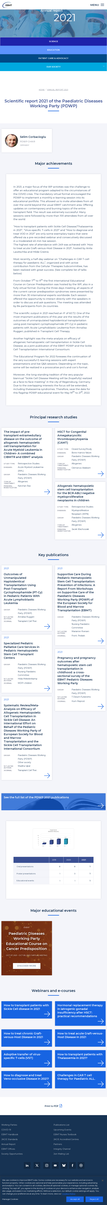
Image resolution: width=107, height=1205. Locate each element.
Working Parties (9, 1125)
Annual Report (8, 1144)
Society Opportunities (12, 1154)
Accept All (75, 1199)
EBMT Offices (8, 1149)
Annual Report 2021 (57, 90)
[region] (53, 1190)
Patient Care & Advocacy (53, 58)
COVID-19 (6, 1130)
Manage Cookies (10, 1199)
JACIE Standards (9, 1139)
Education (53, 50)
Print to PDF (52, 1106)
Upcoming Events (62, 1130)
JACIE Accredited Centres (66, 1139)
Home (42, 90)
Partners (58, 1144)
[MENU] (102, 5)
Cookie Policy (68, 1194)
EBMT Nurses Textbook (65, 1135)
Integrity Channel (62, 1149)
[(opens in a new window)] (27, 1165)
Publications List (61, 1125)
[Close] (102, 1180)
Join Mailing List (61, 1154)
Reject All (94, 1199)
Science (53, 41)
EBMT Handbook (9, 1135)
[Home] (7, 5)
